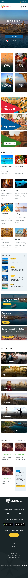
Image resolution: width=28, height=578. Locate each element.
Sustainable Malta (10, 430)
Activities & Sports (4, 214)
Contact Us (14, 549)
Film (4, 375)
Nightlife (4, 190)
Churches (7, 402)
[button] (13, 258)
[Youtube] (20, 513)
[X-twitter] (16, 513)
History (17, 214)
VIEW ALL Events (21, 440)
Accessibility (14, 553)
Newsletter (14, 551)
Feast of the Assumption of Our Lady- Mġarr (20, 459)
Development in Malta (15, 565)
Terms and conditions (14, 557)
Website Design (4, 565)
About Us (14, 546)
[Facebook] (8, 513)
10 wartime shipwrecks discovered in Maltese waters (17, 271)
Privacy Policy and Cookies (14, 555)
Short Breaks (19, 239)
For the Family (9, 361)
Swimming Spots (6, 167)
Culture (3, 239)
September (9, 125)
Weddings (7, 416)
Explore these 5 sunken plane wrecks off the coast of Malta (17, 279)
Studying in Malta (10, 389)
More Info (7, 462)
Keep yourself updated (13, 329)
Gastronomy (19, 167)
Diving (17, 190)
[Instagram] (12, 513)
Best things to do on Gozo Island (16, 287)
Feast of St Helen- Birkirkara (5, 483)
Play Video (14, 40)
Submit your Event (19, 486)
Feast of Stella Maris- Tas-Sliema (6, 459)
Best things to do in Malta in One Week (16, 261)
